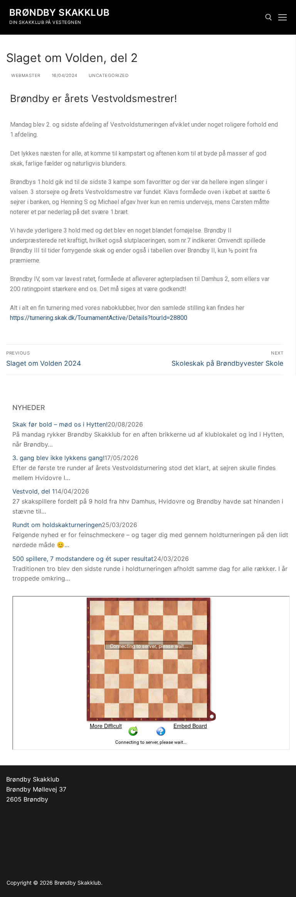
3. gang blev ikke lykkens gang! (58, 458)
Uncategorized (107, 75)
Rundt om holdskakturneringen (57, 525)
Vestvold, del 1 (33, 491)
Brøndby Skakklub (59, 12)
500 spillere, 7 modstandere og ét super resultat (82, 558)
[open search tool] (268, 17)
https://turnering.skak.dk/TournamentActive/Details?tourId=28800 (98, 317)
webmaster (25, 75)
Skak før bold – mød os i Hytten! (60, 424)
